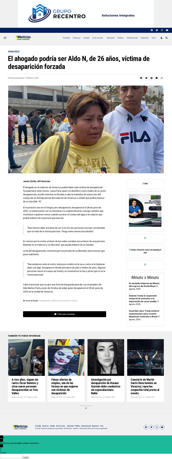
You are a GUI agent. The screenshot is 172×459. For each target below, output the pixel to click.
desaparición (44, 301)
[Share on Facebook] (141, 78)
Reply (3, 452)
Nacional (110, 37)
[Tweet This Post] (146, 78)
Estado (86, 37)
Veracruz (76, 37)
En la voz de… (98, 37)
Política (120, 37)
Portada (66, 37)
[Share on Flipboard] (151, 78)
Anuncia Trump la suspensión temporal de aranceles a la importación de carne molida (143, 299)
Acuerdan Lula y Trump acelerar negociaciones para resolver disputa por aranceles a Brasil (144, 314)
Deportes (145, 37)
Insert (26, 458)
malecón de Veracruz (60, 301)
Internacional (132, 37)
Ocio (154, 37)
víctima (74, 301)
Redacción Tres (17, 397)
